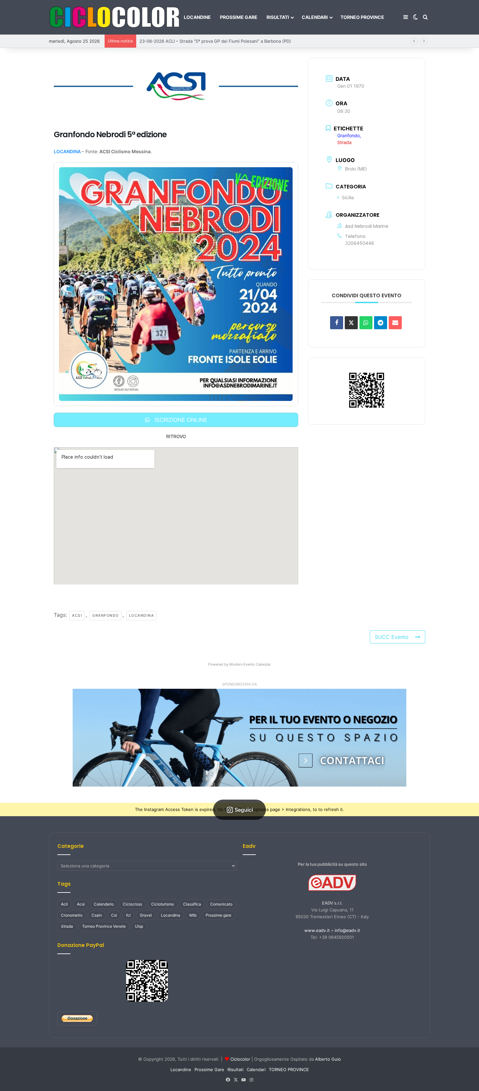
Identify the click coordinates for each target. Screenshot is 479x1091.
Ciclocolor (240, 1058)
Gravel (146, 914)
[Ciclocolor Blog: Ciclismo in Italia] (114, 17)
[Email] (395, 320)
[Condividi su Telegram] (380, 320)
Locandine (197, 17)
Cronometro (71, 914)
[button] (239, 737)
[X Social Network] (351, 320)
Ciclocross (132, 903)
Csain (97, 914)
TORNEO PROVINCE (362, 17)
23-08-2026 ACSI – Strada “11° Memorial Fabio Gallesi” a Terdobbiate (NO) (215, 41)
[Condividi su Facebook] (336, 320)
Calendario (104, 903)
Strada (67, 925)
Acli (64, 903)
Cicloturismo (162, 903)
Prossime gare (218, 914)
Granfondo (102, 614)
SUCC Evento (396, 636)
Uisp (139, 925)
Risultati (278, 17)
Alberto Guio (328, 1058)
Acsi (74, 614)
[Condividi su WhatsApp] (365, 320)
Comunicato (221, 903)
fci (128, 914)
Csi (114, 914)
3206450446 (359, 241)
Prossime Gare (238, 17)
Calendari (315, 17)
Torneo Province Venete (104, 925)
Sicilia (348, 196)
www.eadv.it (317, 929)
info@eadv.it (347, 929)
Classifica (192, 903)
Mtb (192, 914)
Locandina (138, 614)
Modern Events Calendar (250, 663)
